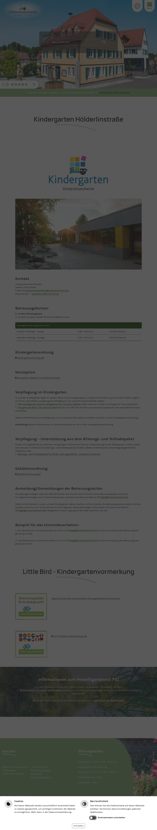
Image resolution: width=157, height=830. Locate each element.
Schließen (79, 825)
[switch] (93, 817)
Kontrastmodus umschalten (111, 817)
